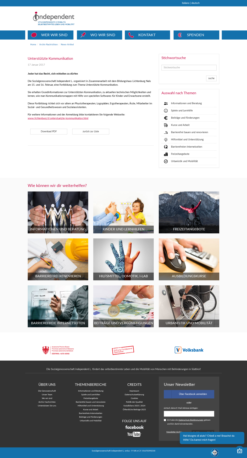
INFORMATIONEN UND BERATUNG (58, 229)
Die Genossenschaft (47, 391)
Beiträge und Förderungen (185, 118)
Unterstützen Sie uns (47, 406)
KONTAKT (147, 35)
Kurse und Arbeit (180, 125)
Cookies (134, 398)
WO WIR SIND (102, 35)
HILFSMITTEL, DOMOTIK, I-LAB (123, 276)
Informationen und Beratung (186, 103)
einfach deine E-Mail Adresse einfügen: (181, 408)
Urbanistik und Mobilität (184, 161)
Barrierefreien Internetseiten (186, 147)
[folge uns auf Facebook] (134, 427)
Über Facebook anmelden (193, 394)
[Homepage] (66, 18)
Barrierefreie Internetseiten (90, 413)
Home (33, 44)
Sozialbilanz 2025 (131, 406)
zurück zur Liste (91, 131)
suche (211, 78)
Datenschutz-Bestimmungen (190, 420)
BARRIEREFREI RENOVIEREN (58, 276)
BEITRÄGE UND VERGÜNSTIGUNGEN (123, 323)
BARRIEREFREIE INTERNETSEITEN (58, 323)
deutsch (195, 3)
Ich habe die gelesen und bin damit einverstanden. (189, 422)
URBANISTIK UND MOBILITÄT (189, 323)
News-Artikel (67, 44)
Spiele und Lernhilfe (182, 110)
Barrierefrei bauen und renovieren (189, 132)
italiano (185, 3)
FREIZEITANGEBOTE (189, 229)
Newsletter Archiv (174, 432)
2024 (143, 406)
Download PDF (49, 131)
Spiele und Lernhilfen (90, 395)
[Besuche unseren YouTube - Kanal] (134, 434)
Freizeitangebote (180, 154)
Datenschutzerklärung (134, 395)
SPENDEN (195, 35)
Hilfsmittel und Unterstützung (187, 139)
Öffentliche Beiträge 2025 (134, 410)
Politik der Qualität (134, 402)
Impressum (134, 391)
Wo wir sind (47, 398)
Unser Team (47, 395)
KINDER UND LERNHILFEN (123, 229)
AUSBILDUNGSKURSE (189, 276)
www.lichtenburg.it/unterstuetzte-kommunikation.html (58, 118)
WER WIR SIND (54, 35)
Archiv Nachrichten (48, 44)
